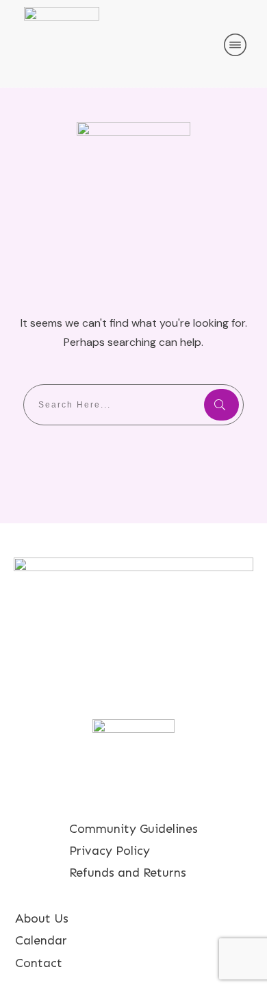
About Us (41, 918)
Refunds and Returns (127, 872)
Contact (38, 963)
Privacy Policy (109, 850)
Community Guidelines (133, 828)
